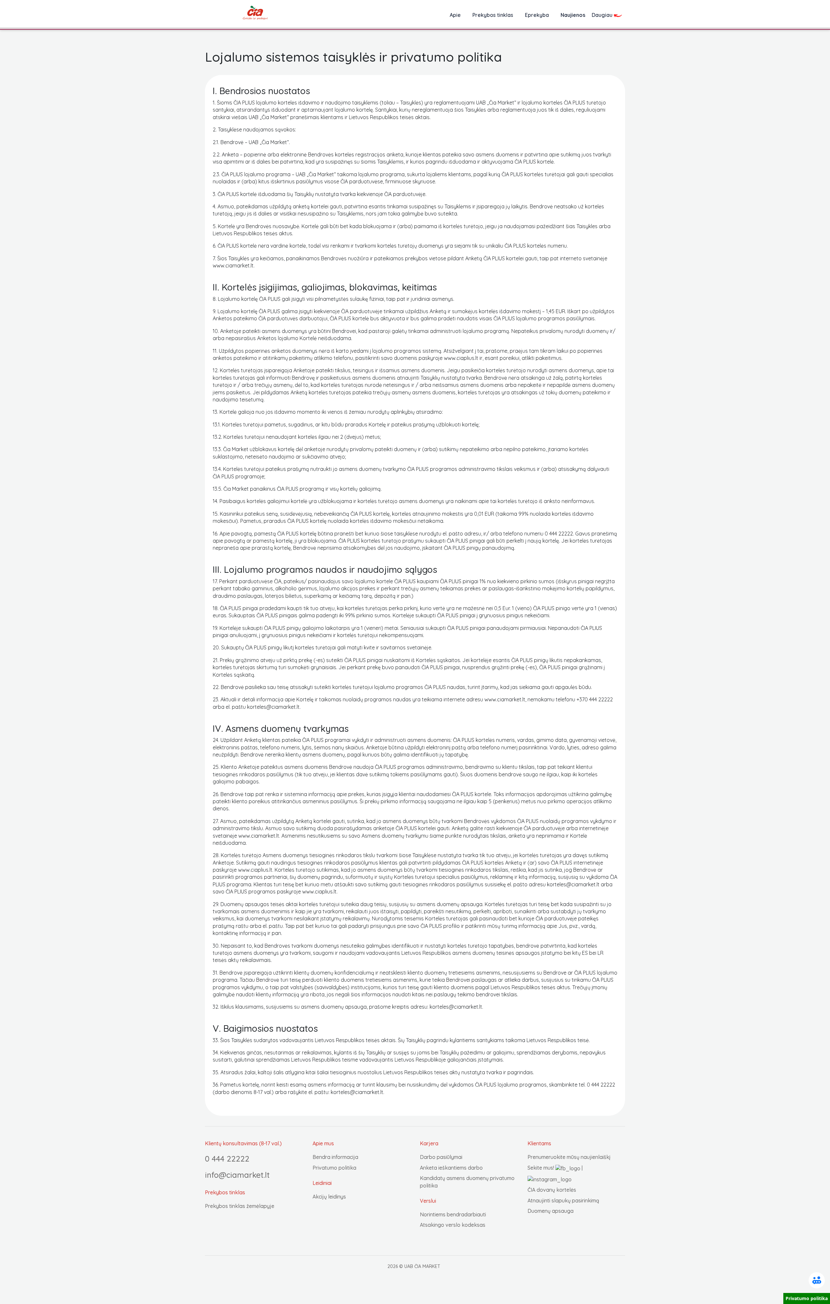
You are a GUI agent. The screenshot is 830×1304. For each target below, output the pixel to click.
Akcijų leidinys (329, 1196)
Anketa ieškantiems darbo (451, 1167)
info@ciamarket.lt (237, 1175)
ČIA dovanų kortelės (552, 1190)
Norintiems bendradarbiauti (453, 1214)
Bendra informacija (335, 1157)
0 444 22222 (227, 1158)
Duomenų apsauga (551, 1211)
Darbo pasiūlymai (441, 1157)
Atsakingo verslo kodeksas (452, 1225)
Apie (455, 15)
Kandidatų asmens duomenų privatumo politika (467, 1181)
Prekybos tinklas (492, 15)
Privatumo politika (334, 1167)
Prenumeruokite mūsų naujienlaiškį (569, 1157)
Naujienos (573, 15)
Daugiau (603, 15)
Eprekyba (537, 15)
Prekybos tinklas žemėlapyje (239, 1206)
